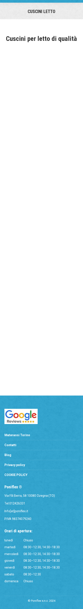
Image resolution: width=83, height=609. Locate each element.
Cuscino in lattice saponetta (41, 205)
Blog (7, 455)
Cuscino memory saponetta (41, 370)
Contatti (10, 445)
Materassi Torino (17, 435)
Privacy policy (14, 465)
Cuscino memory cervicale (42, 287)
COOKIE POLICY (15, 475)
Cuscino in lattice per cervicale (41, 122)
